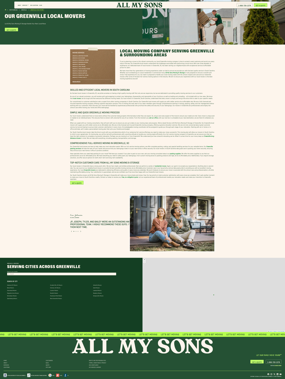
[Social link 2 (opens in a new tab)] (271, 374)
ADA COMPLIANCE (93, 364)
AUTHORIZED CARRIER (95, 366)
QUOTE (48, 364)
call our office (153, 117)
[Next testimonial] (80, 231)
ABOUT (5, 362)
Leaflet (270, 331)
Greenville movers (90, 169)
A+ (68, 375)
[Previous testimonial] (71, 231)
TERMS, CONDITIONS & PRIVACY (97, 362)
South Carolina (13, 10)
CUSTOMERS (49, 360)
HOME (5, 360)
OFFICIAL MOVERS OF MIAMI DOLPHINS (39, 375)
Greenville (24, 10)
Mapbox (275, 331)
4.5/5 (61, 375)
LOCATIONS (7, 366)
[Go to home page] (5, 10)
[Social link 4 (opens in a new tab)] (277, 374)
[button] (92, 52)
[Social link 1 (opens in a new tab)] (268, 374)
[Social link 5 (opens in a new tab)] (280, 374)
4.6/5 (53, 375)
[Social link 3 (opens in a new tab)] (274, 374)
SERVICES (6, 364)
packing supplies (175, 153)
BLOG (47, 362)
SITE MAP (48, 366)
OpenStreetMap (281, 331)
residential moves (160, 165)
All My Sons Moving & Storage (175, 72)
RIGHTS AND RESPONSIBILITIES (97, 360)
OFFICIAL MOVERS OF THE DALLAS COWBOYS (16, 375)
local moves (77, 97)
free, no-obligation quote (130, 176)
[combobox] (62, 274)
